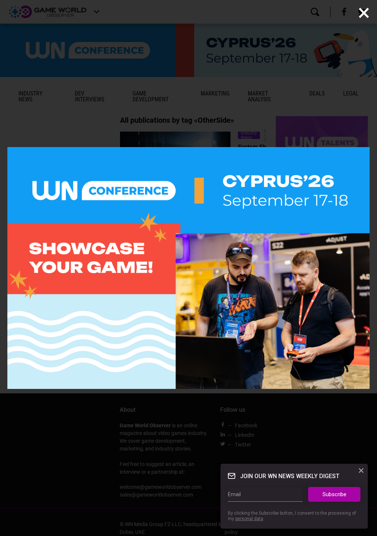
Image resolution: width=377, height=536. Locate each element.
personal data (249, 518)
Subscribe (334, 494)
